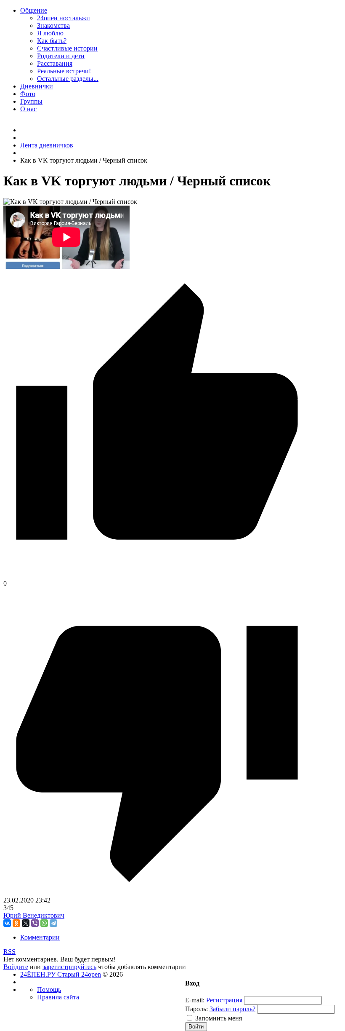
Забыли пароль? (232, 1008)
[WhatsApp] (44, 923)
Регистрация (224, 1000)
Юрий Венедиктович (33, 915)
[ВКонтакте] (7, 923)
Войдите (15, 966)
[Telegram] (53, 923)
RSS (9, 951)
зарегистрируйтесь (69, 966)
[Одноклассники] (16, 923)
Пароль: (196, 1008)
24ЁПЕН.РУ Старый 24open (60, 974)
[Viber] (35, 923)
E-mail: (194, 1000)
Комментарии (40, 937)
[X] (25, 923)
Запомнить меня (218, 1018)
